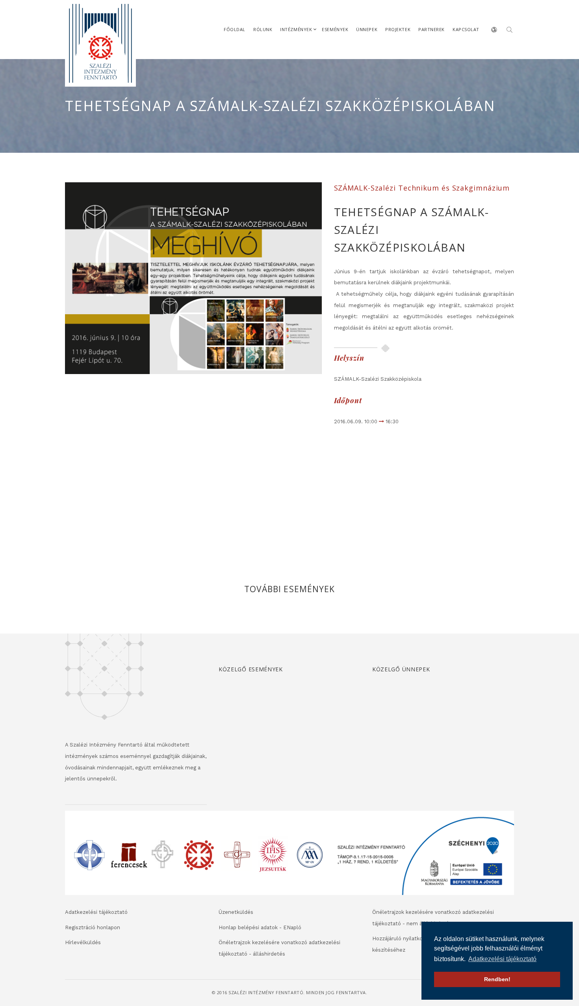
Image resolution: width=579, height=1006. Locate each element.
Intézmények (296, 29)
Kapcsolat (466, 29)
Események (335, 29)
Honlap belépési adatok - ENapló (260, 927)
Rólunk (262, 29)
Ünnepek (366, 29)
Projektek (397, 29)
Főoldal (234, 29)
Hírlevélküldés (83, 942)
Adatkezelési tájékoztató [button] (502, 959)
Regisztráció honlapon (92, 927)
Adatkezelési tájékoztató (96, 912)
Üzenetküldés (236, 912)
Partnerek (431, 29)
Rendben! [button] (497, 979)
